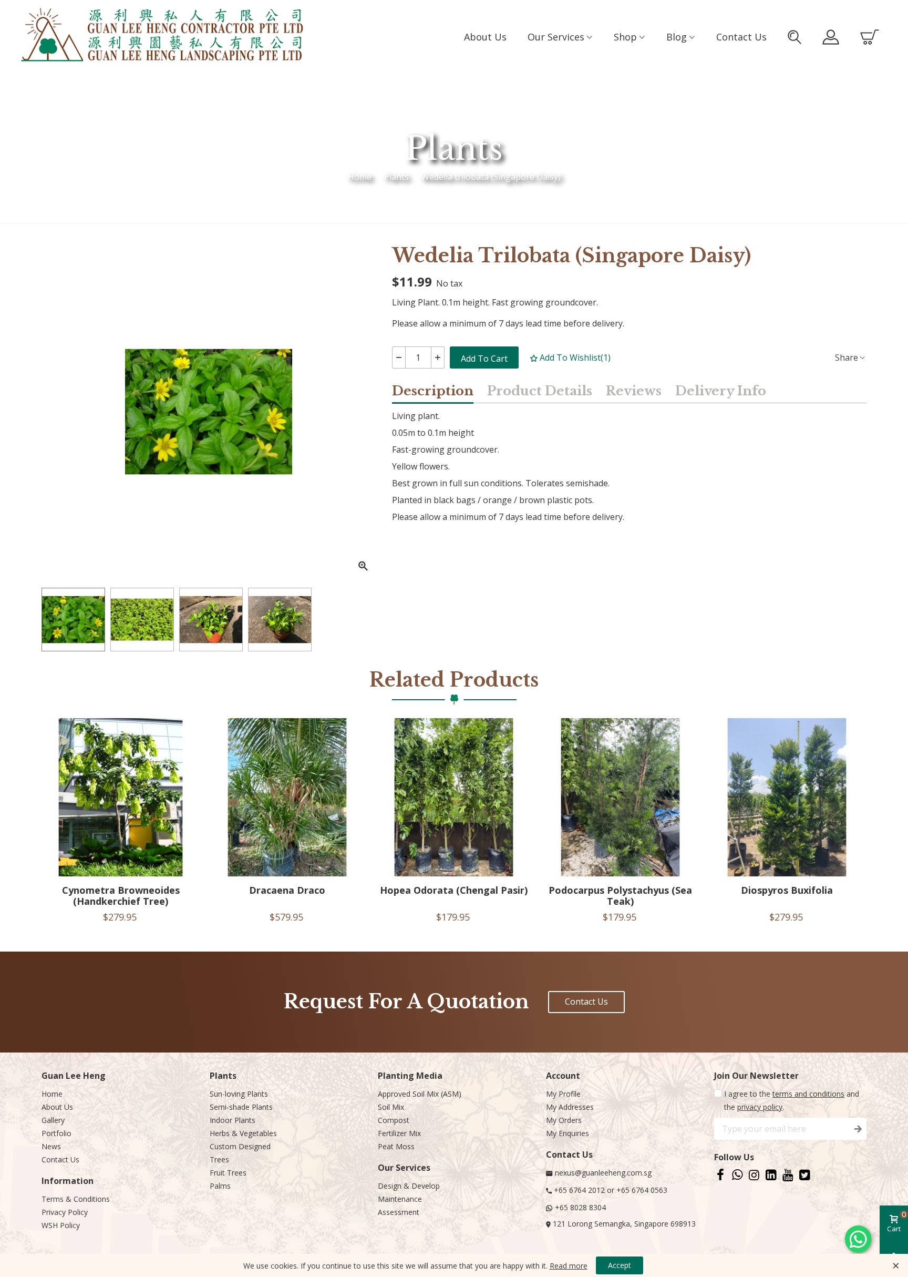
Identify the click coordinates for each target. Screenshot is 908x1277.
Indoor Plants (232, 1120)
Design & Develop (409, 1186)
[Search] (794, 37)
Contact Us (60, 1159)
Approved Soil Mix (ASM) (419, 1094)
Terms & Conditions (76, 1199)
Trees (219, 1159)
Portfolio (56, 1133)
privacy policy (759, 1107)
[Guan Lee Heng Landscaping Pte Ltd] (163, 36)
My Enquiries (567, 1133)
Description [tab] (432, 391)
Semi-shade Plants (241, 1107)
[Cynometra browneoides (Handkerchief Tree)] (121, 797)
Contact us (741, 36)
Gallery (53, 1120)
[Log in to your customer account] (831, 37)
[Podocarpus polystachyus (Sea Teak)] (620, 797)
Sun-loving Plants (239, 1094)
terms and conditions (808, 1094)
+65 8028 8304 (580, 1207)
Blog (676, 36)
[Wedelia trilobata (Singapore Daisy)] (363, 566)
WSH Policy (61, 1225)
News (51, 1146)
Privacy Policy (65, 1212)
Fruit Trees (228, 1173)
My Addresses (570, 1107)
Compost (393, 1120)
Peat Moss (396, 1146)
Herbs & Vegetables (243, 1133)
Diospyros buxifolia (787, 890)
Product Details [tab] (539, 391)
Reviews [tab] (634, 391)
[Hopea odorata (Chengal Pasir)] (454, 797)
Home (52, 1094)
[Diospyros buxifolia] (787, 797)
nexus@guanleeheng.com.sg (603, 1173)
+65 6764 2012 (579, 1190)
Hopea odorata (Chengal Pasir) (454, 890)
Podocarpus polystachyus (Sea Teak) (620, 896)
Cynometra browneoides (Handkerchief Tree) (121, 896)
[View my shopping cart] (869, 37)
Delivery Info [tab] (720, 391)
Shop (625, 36)
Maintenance (400, 1199)
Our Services (556, 36)
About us (485, 36)
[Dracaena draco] (287, 797)
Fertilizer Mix (399, 1133)
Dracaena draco (287, 890)
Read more (568, 1266)
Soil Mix (391, 1107)
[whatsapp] (737, 1174)
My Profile (563, 1094)
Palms (220, 1186)
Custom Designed (240, 1146)
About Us (57, 1107)
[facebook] (720, 1174)
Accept (619, 1265)
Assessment (398, 1212)
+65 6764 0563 (641, 1190)
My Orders (564, 1120)
